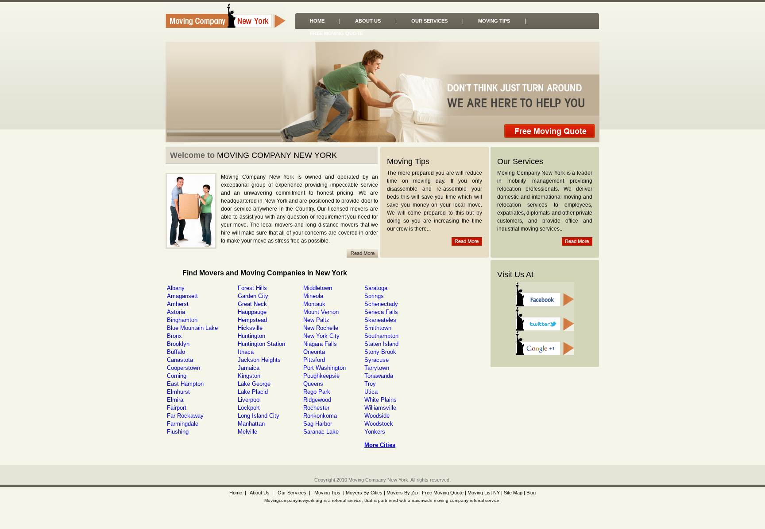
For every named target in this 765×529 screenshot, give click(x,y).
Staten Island (381, 344)
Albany (176, 288)
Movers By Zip (402, 492)
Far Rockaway (185, 415)
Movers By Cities (363, 492)
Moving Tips (494, 21)
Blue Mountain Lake (192, 328)
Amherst (178, 304)
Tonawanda (378, 375)
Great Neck (252, 304)
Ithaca (246, 352)
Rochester (316, 407)
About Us (368, 21)
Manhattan (251, 423)
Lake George (254, 383)
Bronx (174, 336)
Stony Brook (380, 352)
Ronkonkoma (320, 415)
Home (317, 21)
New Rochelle (320, 328)
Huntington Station (261, 344)
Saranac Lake (321, 431)
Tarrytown (376, 367)
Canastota (180, 360)
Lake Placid (253, 391)
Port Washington (324, 367)
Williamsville (380, 407)
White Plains (380, 399)
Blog (531, 492)
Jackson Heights (259, 360)
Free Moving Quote (336, 33)
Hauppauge (252, 312)
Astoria (176, 312)
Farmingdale (182, 423)
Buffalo (176, 352)
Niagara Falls (320, 344)
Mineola (313, 296)
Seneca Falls (381, 312)
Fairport (176, 407)
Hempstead (252, 320)
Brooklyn (178, 344)
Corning (176, 375)
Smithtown (377, 328)
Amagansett (182, 296)
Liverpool (249, 399)
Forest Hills (252, 288)
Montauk (314, 304)
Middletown (317, 288)
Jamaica (248, 367)
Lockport (249, 407)
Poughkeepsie (321, 375)
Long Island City (258, 415)
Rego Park (316, 391)
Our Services (429, 21)
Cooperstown (183, 367)
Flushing (178, 431)
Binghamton (182, 320)
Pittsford (314, 360)
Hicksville (250, 328)
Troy (370, 383)
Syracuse (376, 360)
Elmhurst (178, 391)
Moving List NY (484, 492)
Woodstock (378, 423)
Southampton (381, 336)
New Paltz (316, 320)
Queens (313, 383)
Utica (371, 391)
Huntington (251, 336)
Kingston (249, 375)
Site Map (513, 492)
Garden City (253, 296)
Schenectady (381, 304)
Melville (247, 431)
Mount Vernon (321, 312)
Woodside (377, 415)
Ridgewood (317, 399)
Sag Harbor (317, 423)
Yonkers (374, 431)
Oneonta (314, 352)
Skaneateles (380, 320)
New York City (321, 336)
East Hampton (185, 383)
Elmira (175, 399)
